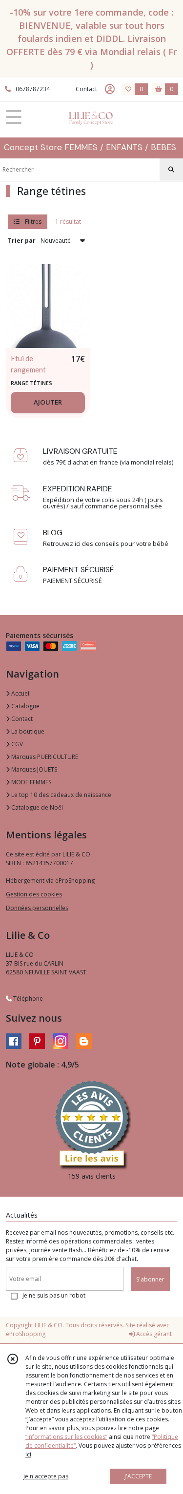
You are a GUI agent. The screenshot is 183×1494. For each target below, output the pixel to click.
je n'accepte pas (45, 1476)
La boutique (27, 731)
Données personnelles (37, 908)
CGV (16, 744)
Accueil (20, 693)
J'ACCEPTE (138, 1476)
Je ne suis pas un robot (53, 1295)
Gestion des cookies (34, 894)
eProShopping (25, 1334)
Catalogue (25, 706)
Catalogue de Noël (36, 807)
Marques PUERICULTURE (44, 757)
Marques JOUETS (33, 769)
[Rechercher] (171, 169)
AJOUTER (48, 402)
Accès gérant (153, 1334)
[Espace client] (110, 89)
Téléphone (27, 998)
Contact (86, 89)
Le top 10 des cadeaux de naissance (60, 795)
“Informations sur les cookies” (66, 1437)
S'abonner (150, 1279)
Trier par (22, 240)
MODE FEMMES (30, 782)
